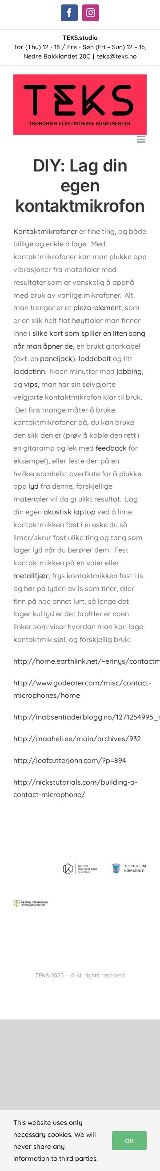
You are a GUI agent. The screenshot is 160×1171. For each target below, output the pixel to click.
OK (129, 1140)
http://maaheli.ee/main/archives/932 (77, 738)
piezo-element (97, 307)
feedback (111, 448)
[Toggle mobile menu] (142, 139)
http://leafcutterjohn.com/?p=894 (69, 760)
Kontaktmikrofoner (45, 231)
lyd (34, 486)
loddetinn (29, 371)
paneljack (56, 358)
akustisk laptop (70, 511)
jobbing (128, 371)
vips (31, 384)
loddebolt (95, 358)
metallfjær (30, 575)
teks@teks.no (117, 56)
